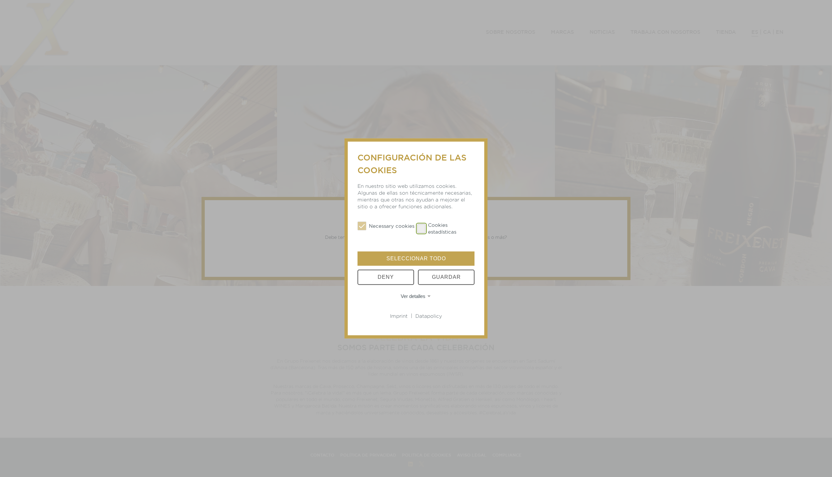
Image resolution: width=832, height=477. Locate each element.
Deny (386, 277)
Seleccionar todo (416, 258)
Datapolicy (428, 316)
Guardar (446, 277)
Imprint (399, 316)
